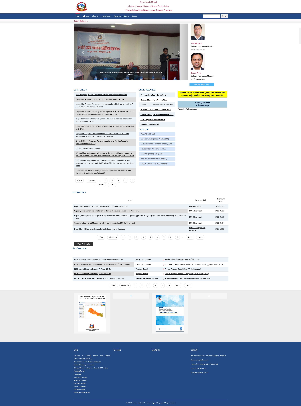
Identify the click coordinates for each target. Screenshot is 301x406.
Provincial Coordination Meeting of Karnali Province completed (131, 73)
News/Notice (106, 16)
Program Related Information (153, 95)
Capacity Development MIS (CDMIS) (155, 139)
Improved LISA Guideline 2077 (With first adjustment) (185, 264)
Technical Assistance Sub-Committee (157, 105)
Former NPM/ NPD (201, 84)
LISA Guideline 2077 (217, 264)
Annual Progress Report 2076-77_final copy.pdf (183, 269)
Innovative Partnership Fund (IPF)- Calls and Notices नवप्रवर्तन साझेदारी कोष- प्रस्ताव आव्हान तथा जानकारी (202, 94)
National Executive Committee (154, 100)
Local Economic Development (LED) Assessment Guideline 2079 (98, 260)
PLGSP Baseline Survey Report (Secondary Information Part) (187, 278)
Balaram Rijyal (196, 43)
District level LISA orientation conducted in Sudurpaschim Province (99, 229)
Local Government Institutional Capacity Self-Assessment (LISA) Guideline (102, 264)
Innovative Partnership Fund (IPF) (154, 158)
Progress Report (142, 269)
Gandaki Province (80, 383)
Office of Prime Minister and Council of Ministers (91, 368)
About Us (95, 16)
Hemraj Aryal (196, 73)
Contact (134, 16)
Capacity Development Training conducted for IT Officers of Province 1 (101, 206)
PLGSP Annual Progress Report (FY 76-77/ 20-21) (92, 269)
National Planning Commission (84, 365)
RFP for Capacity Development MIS (89, 148)
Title (130, 200)
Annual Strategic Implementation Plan (157, 115)
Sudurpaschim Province (82, 392)
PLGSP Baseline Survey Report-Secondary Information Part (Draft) (99, 278)
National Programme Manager (202, 76)
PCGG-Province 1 (195, 206)
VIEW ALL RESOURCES (150, 125)
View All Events (83, 244)
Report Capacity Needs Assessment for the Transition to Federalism (101, 95)
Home (77, 16)
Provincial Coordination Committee (156, 110)
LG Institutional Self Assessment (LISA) (156, 143)
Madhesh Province (80, 377)
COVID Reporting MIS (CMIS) (152, 153)
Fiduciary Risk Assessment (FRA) (153, 149)
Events (126, 16)
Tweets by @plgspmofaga (187, 109)
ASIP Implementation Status (153, 120)
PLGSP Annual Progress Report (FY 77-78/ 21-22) (92, 274)
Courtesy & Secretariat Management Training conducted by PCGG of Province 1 (104, 223)
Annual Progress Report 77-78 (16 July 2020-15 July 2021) (187, 274)
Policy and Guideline (143, 260)
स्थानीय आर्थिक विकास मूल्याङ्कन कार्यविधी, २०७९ (182, 260)
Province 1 (77, 374)
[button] (82, 52)
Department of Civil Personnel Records (87, 362)
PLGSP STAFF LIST (148, 134)
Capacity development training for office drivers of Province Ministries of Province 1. (106, 211)
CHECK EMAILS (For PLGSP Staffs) (154, 163)
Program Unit (200, 200)
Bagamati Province (80, 380)
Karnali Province (79, 389)
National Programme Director (202, 47)
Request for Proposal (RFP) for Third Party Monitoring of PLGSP (100, 99)
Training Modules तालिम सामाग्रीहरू (202, 104)
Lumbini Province (80, 386)
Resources (117, 16)
